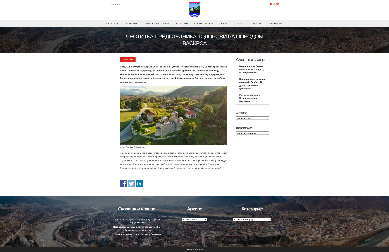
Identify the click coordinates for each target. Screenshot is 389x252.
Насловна (112, 23)
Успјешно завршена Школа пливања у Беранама (249, 98)
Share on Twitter (131, 183)
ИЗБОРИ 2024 (276, 23)
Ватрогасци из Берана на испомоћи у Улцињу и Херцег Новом (251, 69)
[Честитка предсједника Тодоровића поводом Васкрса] (173, 115)
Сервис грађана (203, 23)
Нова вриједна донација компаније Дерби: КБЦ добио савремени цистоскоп (252, 84)
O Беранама (131, 23)
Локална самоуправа (156, 23)
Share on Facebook (123, 183)
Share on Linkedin (139, 183)
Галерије (224, 23)
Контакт (258, 23)
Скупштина (181, 23)
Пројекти (241, 23)
